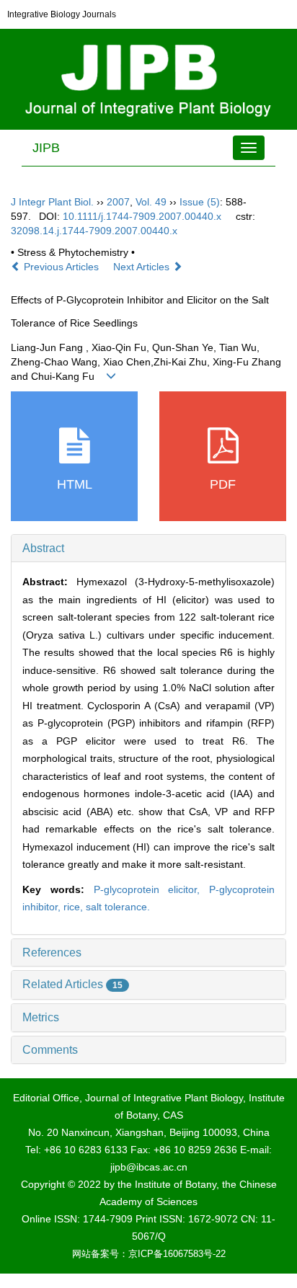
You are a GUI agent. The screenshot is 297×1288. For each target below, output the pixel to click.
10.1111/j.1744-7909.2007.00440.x (142, 216)
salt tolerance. (118, 906)
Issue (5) (199, 202)
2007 (118, 202)
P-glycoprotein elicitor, (152, 889)
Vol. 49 (151, 202)
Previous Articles (61, 266)
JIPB (46, 148)
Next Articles (142, 266)
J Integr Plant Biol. (52, 202)
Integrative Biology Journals (61, 14)
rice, (74, 906)
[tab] (148, 548)
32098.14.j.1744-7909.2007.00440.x (94, 230)
